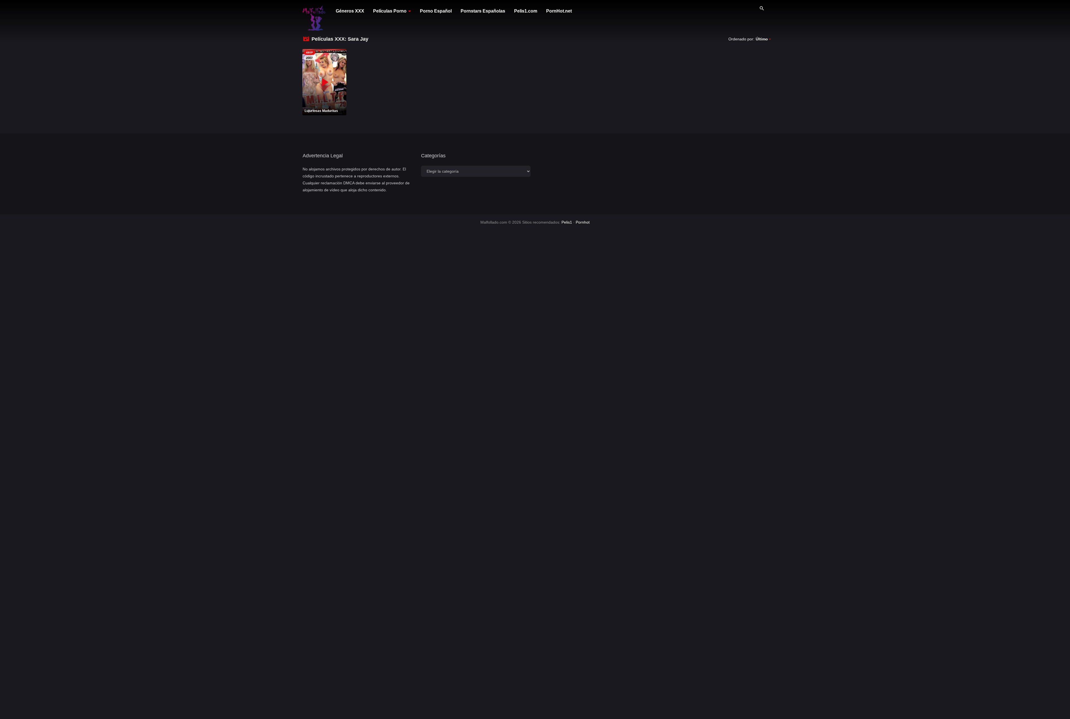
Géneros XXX (350, 11)
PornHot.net (559, 11)
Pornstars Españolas (483, 11)
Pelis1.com (525, 11)
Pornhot (583, 222)
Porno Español (436, 11)
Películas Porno (390, 11)
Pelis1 (566, 222)
